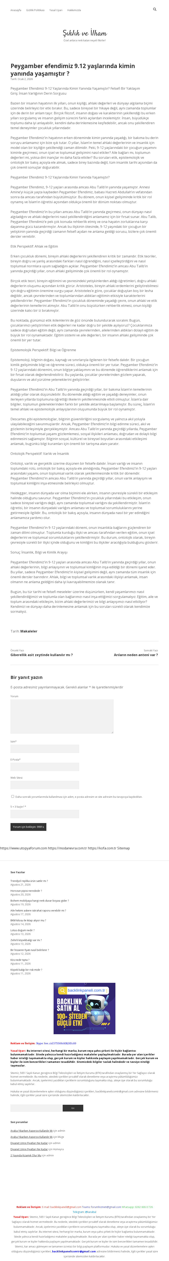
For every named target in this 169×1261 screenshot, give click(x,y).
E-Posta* (16, 759)
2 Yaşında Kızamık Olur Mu (26, 1155)
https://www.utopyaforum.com (23, 848)
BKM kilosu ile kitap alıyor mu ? (28, 920)
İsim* (14, 741)
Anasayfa (16, 10)
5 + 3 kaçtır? (18, 806)
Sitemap (123, 848)
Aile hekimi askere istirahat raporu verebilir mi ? (38, 910)
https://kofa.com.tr (102, 848)
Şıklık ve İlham (85, 33)
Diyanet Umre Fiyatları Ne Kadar (29, 1143)
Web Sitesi (16, 777)
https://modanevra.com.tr (67, 848)
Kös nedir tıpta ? (20, 960)
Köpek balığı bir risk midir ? (26, 970)
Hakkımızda (74, 10)
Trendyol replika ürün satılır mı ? (29, 881)
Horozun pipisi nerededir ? (26, 891)
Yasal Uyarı (55, 10)
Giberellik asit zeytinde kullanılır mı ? (42, 655)
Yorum (14, 696)
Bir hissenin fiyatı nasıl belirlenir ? (30, 950)
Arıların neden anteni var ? (136, 655)
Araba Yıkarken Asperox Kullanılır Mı (32, 1130)
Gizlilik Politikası (35, 10)
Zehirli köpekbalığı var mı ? (26, 940)
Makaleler (28, 631)
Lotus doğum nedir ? (22, 930)
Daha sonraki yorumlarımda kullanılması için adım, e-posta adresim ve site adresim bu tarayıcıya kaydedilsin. (78, 797)
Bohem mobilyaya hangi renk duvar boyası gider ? (40, 900)
